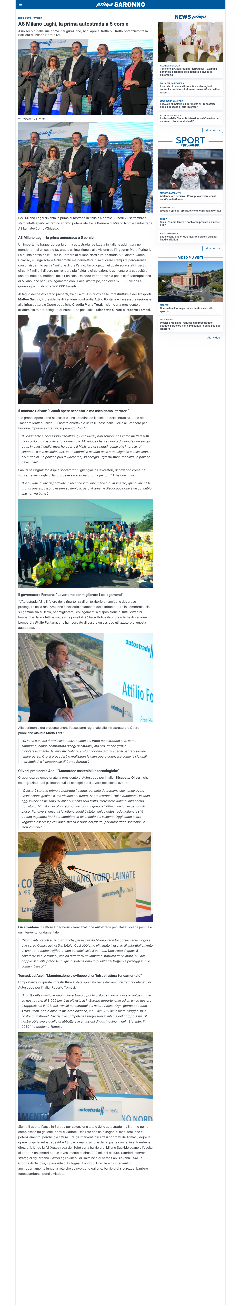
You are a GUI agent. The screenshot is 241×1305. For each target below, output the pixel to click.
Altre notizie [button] (212, 130)
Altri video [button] (213, 337)
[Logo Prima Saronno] (120, 5)
